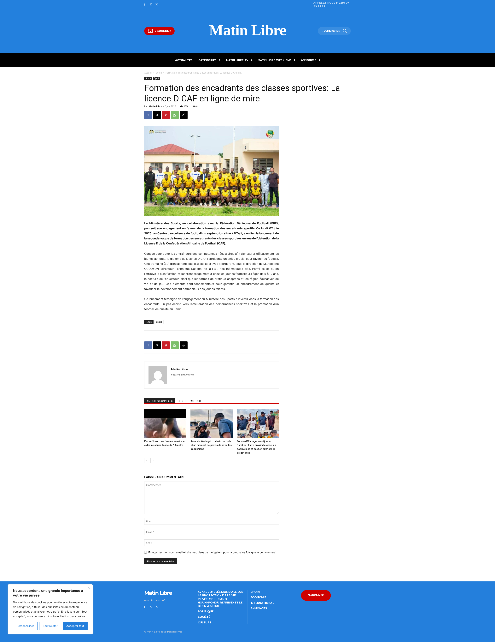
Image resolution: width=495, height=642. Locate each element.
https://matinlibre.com (182, 374)
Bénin (159, 72)
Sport (156, 78)
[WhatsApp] (175, 115)
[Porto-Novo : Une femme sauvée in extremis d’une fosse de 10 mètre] (165, 423)
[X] (157, 5)
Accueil (148, 72)
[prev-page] (146, 460)
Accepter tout (75, 625)
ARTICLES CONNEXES (160, 401)
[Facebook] (145, 5)
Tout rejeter (50, 625)
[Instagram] (151, 5)
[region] (50, 609)
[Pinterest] (166, 115)
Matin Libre (155, 106)
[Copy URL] (184, 115)
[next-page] (152, 460)
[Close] (88, 587)
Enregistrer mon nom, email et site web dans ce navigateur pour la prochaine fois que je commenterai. (212, 552)
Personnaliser (25, 625)
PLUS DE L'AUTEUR (189, 401)
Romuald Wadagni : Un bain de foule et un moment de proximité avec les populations (211, 445)
